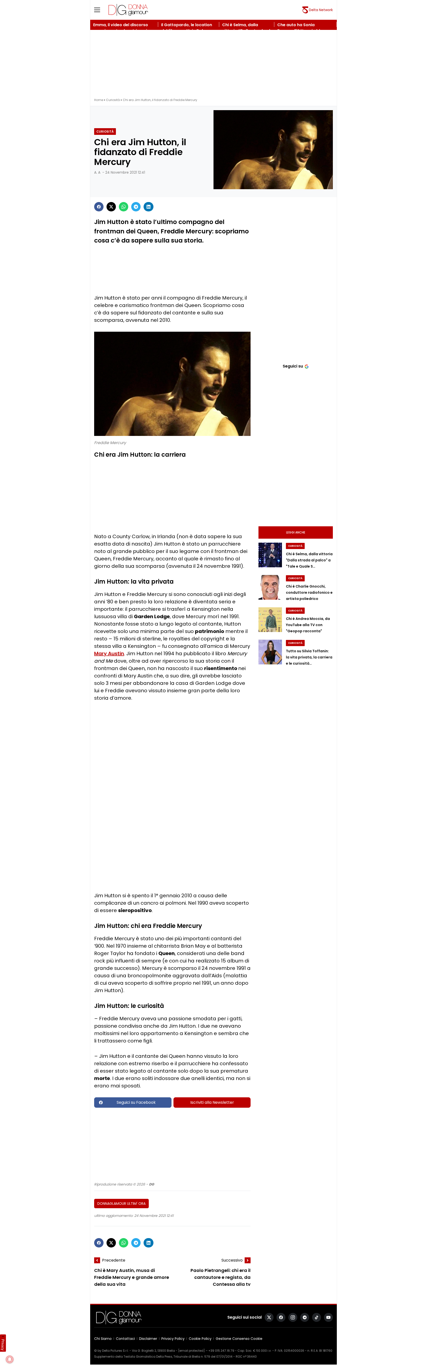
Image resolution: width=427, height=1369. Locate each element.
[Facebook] (99, 206)
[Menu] (100, 10)
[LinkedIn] (148, 206)
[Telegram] (136, 206)
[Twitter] (111, 206)
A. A (97, 172)
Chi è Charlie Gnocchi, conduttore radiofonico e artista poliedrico (309, 592)
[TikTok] (316, 1317)
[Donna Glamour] (128, 10)
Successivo (232, 1260)
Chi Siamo (103, 1338)
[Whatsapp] (123, 206)
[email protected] (191, 1351)
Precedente (113, 1260)
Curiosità (113, 100)
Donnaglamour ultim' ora (121, 1203)
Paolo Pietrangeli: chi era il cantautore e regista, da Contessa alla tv (221, 1277)
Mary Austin (109, 653)
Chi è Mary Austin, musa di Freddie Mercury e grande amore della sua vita (131, 1277)
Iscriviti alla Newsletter (212, 1102)
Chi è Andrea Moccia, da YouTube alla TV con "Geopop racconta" (308, 624)
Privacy (2, 1344)
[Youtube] (328, 1317)
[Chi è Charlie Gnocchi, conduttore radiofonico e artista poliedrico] (270, 587)
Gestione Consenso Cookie (239, 1338)
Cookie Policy (200, 1338)
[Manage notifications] (10, 1359)
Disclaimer (148, 1338)
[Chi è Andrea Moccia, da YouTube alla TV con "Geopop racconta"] (270, 619)
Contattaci (125, 1338)
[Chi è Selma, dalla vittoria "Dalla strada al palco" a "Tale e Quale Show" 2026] (270, 555)
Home (98, 100)
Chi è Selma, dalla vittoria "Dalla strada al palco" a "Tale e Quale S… (309, 560)
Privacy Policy (173, 1338)
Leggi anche (295, 532)
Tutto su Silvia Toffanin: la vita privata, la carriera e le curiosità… (309, 657)
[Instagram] (292, 1317)
